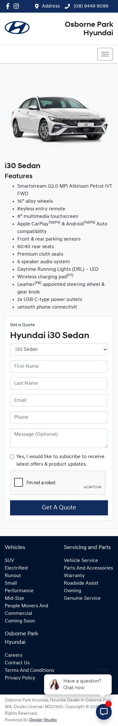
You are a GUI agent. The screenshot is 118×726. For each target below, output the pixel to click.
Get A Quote (59, 508)
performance (19, 590)
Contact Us (17, 663)
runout (13, 575)
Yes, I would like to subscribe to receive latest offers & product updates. (60, 460)
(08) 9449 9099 (90, 6)
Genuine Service (82, 598)
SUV (9, 560)
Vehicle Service (81, 560)
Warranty (74, 575)
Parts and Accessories (88, 568)
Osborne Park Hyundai (89, 29)
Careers (13, 655)
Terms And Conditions (29, 670)
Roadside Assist (81, 583)
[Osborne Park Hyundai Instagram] (17, 6)
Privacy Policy (20, 678)
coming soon (20, 621)
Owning (72, 590)
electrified (16, 568)
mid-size (14, 598)
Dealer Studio (43, 720)
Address (51, 6)
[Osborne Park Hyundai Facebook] (9, 6)
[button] (105, 54)
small (11, 583)
